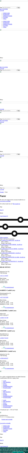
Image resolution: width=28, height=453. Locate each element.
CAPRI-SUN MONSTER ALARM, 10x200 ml (13, 257)
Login (4, 380)
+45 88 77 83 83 (4, 338)
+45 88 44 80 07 (4, 358)
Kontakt (5, 385)
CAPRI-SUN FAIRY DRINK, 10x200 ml (11, 244)
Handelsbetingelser (7, 386)
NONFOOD (6, 14)
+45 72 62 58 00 (4, 297)
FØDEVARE (6, 13)
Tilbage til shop (10, 417)
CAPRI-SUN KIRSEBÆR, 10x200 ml (11, 253)
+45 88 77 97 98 (4, 317)
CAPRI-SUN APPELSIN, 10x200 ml (10, 240)
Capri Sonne (4, 216)
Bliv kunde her (16, 203)
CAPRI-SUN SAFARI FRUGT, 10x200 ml (12, 261)
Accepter (15, 452)
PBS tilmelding (7, 382)
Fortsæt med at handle (7, 419)
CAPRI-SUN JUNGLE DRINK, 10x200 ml (12, 248)
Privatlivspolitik (7, 387)
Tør (2, 210)
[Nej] (24, 452)
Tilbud (4, 18)
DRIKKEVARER (7, 16)
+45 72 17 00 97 (4, 275)
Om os (4, 383)
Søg (1, 7)
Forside (2, 192)
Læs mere (20, 452)
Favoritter (5, 17)
